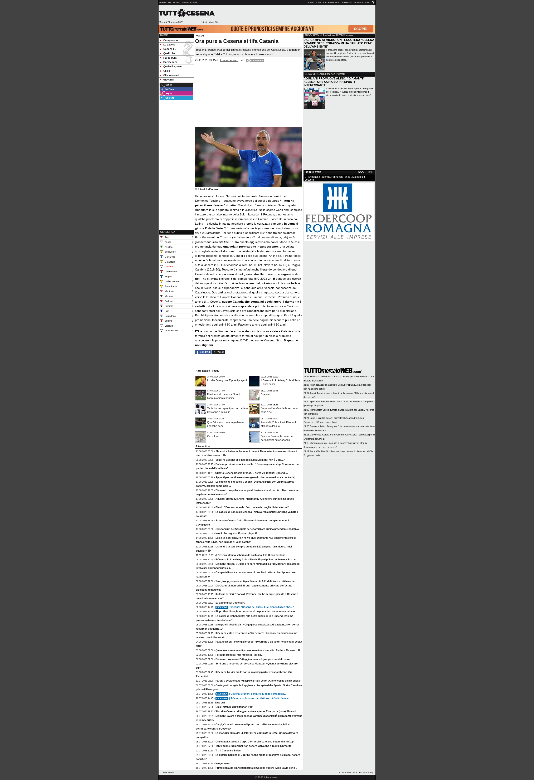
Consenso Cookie (348, 772)
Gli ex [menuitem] (166, 70)
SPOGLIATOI (312, 35)
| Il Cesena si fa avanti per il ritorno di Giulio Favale (252, 698)
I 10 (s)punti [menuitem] (170, 57)
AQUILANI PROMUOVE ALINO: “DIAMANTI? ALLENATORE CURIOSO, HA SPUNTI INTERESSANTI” (334, 82)
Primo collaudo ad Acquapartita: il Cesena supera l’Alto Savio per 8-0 (256, 767)
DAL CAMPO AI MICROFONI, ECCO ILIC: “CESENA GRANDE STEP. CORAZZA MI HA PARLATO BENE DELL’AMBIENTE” (339, 43)
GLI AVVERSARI (314, 74)
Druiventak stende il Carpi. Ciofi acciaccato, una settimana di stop (254, 741)
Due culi (265, 394)
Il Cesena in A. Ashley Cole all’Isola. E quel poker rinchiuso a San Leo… (257, 559)
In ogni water (222, 763)
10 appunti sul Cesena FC (230, 602)
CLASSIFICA (167, 231)
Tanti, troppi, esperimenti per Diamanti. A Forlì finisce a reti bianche (255, 581)
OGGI (361, 172)
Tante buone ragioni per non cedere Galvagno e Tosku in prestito (253, 746)
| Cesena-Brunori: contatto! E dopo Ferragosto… (251, 693)
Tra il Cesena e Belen (228, 750)
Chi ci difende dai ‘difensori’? (232, 707)
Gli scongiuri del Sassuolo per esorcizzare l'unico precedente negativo (257, 529)
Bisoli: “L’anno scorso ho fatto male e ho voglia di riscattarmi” (252, 507)
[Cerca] (373, 2)
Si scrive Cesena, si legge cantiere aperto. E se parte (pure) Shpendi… (256, 711)
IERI (370, 172)
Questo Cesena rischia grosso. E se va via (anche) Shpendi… (251, 473)
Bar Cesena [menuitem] (170, 62)
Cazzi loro (213, 436)
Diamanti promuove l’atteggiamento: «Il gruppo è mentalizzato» (252, 659)
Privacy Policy (366, 772)
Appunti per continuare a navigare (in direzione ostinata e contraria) (255, 477)
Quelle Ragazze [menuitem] (172, 66)
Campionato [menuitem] (170, 40)
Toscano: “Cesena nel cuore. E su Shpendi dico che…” (255, 607)
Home (164, 35)
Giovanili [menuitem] (168, 79)
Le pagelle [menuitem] (169, 44)
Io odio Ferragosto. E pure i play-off (227, 380)
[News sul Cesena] (187, 13)
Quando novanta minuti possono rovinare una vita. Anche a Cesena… (256, 650)
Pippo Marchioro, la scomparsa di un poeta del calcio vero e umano (255, 611)
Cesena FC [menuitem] (169, 49)
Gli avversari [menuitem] (171, 75)
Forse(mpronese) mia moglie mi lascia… (239, 654)
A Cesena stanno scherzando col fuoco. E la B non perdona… (251, 555)
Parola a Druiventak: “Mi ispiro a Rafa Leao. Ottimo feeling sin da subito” (258, 680)
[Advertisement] (296, 14)
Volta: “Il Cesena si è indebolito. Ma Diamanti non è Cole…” (250, 459)
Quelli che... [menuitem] (170, 53)
